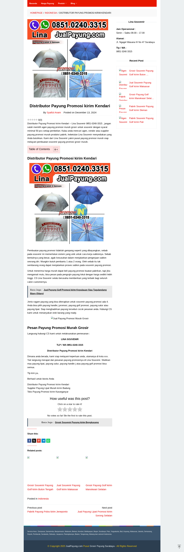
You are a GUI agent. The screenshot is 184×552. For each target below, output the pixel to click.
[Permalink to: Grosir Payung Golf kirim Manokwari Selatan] (99, 469)
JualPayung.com (74, 546)
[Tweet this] (34, 441)
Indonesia (43, 498)
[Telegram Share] (43, 441)
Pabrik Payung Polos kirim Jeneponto (47, 509)
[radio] (59, 410)
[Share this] (29, 441)
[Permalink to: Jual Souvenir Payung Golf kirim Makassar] (70, 469)
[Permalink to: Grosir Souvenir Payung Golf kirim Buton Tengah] (40, 469)
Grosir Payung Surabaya (102, 546)
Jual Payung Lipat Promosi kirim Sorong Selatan (95, 511)
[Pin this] (39, 441)
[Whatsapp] (48, 441)
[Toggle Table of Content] (54, 149)
